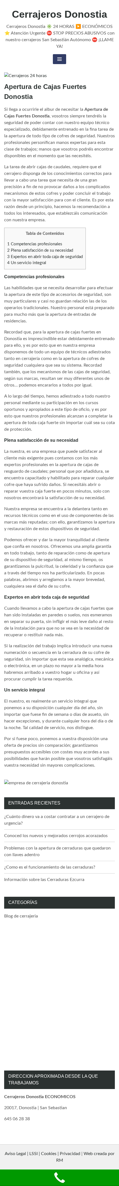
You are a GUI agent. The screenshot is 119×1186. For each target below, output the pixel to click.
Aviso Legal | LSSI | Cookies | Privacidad (42, 1153)
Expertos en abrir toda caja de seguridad (45, 257)
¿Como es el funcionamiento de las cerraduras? (49, 867)
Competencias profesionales (34, 244)
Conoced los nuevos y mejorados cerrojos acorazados (56, 835)
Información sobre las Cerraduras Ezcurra (44, 879)
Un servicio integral (26, 263)
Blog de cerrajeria (21, 916)
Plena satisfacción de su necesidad (40, 250)
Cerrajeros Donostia (59, 14)
